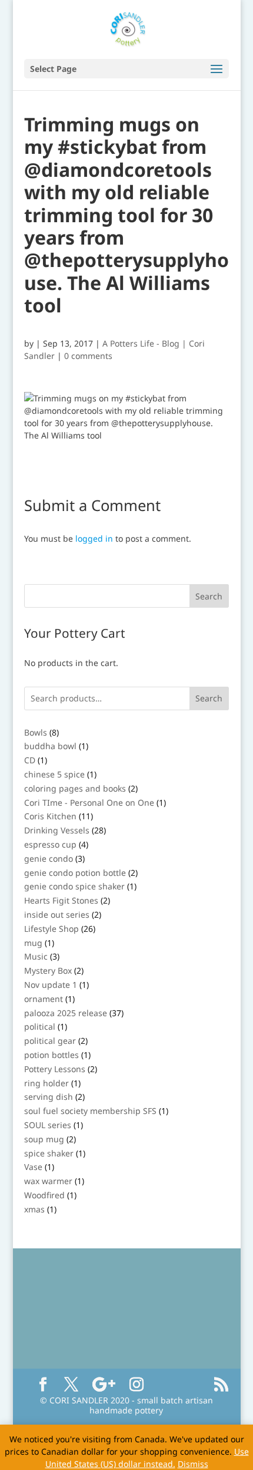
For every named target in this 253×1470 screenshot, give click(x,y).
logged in (94, 538)
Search (208, 698)
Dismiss (193, 1463)
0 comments (88, 355)
